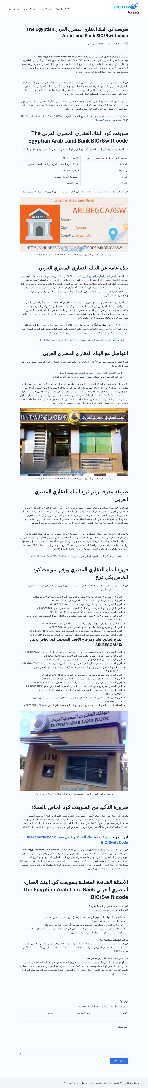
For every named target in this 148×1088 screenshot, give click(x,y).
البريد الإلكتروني (83, 1013)
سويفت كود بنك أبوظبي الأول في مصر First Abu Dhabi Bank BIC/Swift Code (79, 340)
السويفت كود (109, 82)
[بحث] (10, 9)
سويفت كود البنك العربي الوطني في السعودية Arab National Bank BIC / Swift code (73, 556)
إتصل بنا (59, 9)
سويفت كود (119, 101)
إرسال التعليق (119, 1060)
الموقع (51, 1013)
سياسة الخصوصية (46, 9)
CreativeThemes (71, 1083)
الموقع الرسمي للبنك (33, 191)
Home (68, 9)
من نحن (17, 9)
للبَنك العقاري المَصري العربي (93, 372)
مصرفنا (133, 12)
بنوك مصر (91, 43)
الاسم (125, 1013)
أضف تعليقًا (122, 1026)
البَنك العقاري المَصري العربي (96, 276)
